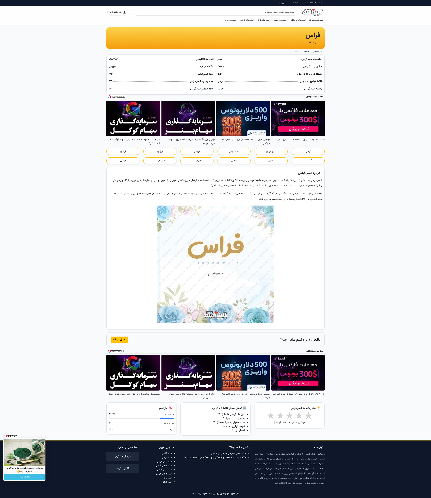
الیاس (234, 161)
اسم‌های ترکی (263, 20)
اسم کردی (167, 482)
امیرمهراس (271, 151)
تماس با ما (282, 3)
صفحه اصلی (317, 51)
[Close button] (43, 436)
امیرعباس (197, 161)
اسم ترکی (167, 478)
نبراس (160, 151)
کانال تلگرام (123, 468)
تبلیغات (296, 3)
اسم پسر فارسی (164, 470)
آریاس (123, 151)
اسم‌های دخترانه (298, 20)
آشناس (308, 161)
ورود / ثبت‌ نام (116, 12)
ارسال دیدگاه (119, 340)
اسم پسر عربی (164, 462)
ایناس (123, 161)
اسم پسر (306, 51)
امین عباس (160, 161)
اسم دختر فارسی (163, 466)
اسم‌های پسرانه (316, 20)
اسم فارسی (166, 454)
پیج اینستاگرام (123, 456)
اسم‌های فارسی (280, 20)
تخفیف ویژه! (24, 477)
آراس (308, 151)
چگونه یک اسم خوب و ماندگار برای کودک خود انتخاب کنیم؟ (215, 458)
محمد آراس (234, 151)
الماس (271, 161)
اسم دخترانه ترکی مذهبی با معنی (228, 454)
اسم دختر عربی (164, 474)
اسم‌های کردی (247, 20)
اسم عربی (167, 458)
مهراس (197, 151)
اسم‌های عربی (230, 20)
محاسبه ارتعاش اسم (313, 3)
